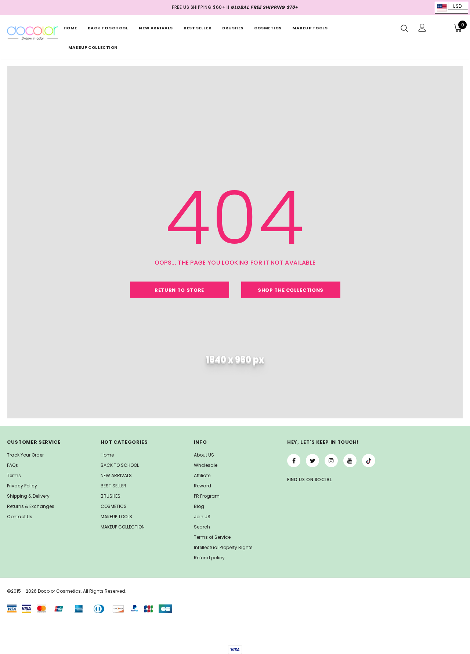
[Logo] (32, 33)
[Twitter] (312, 460)
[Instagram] (331, 460)
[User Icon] (422, 28)
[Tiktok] (368, 460)
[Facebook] (293, 460)
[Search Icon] (404, 28)
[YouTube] (350, 460)
